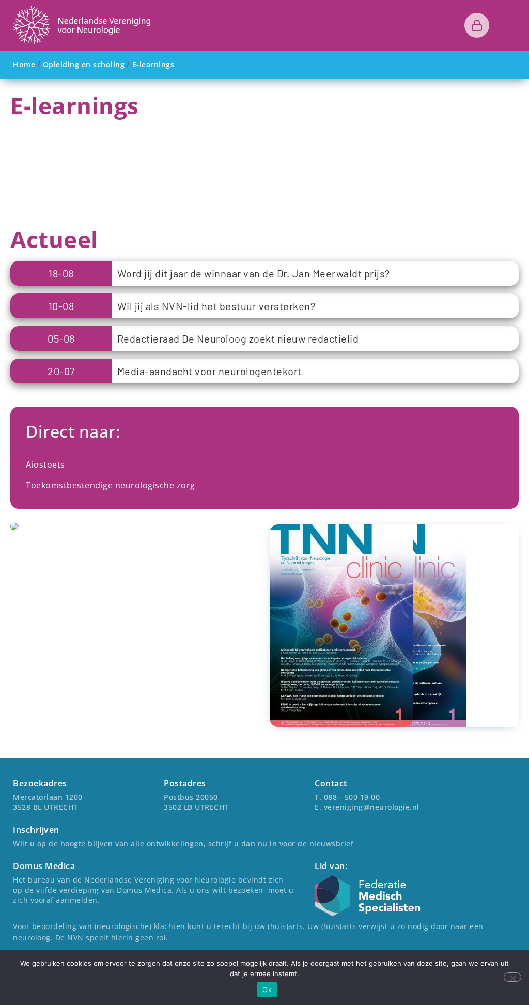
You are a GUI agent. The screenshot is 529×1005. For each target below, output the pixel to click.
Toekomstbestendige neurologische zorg (110, 485)
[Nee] (512, 977)
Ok (267, 989)
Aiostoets (45, 464)
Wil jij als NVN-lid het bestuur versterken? (216, 306)
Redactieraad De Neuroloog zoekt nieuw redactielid (238, 338)
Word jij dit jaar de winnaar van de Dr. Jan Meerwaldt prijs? (253, 273)
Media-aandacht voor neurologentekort (209, 371)
